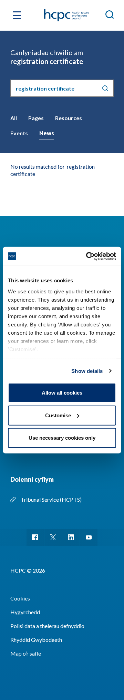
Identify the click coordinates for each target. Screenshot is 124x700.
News (46, 133)
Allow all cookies (62, 393)
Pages (36, 118)
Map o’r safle (25, 653)
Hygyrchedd (25, 612)
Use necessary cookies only (62, 438)
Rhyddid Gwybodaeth (36, 639)
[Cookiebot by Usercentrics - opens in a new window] (87, 256)
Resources (68, 118)
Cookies (20, 598)
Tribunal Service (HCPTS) (51, 499)
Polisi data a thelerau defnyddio (47, 626)
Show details (87, 371)
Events (19, 133)
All (13, 118)
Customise (58, 415)
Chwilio (105, 88)
